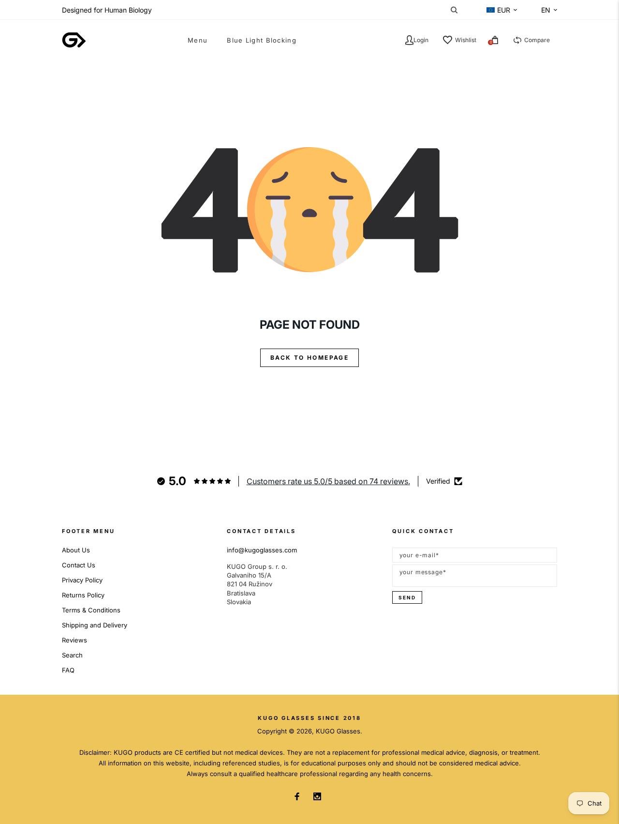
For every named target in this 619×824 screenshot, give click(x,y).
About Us (76, 550)
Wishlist (465, 40)
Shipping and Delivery (94, 625)
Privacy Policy (82, 580)
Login (420, 40)
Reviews (74, 640)
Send (407, 597)
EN (545, 10)
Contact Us (78, 565)
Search (72, 655)
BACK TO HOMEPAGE (309, 357)
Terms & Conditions (91, 610)
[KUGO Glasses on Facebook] (297, 796)
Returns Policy (83, 595)
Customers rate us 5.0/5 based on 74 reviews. (328, 481)
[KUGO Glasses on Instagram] (317, 796)
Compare (537, 40)
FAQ (68, 670)
